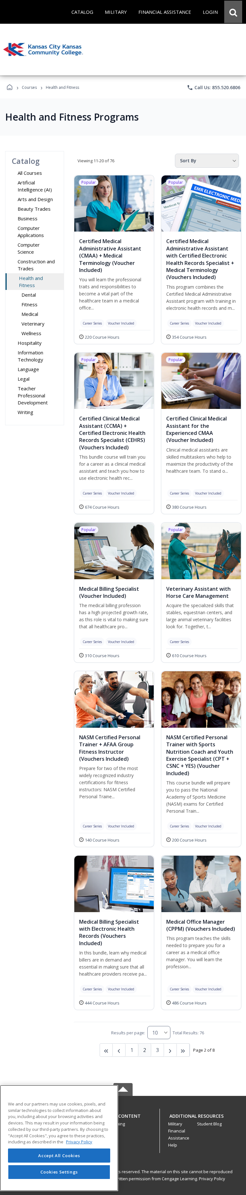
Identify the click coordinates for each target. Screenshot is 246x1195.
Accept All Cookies (59, 1155)
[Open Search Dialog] (233, 12)
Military (175, 1124)
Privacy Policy (212, 1179)
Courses (29, 87)
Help (172, 1145)
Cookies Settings (59, 1172)
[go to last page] (106, 1050)
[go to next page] (119, 1050)
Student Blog (209, 1124)
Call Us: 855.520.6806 (213, 87)
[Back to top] (123, 1119)
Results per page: (128, 1033)
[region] (59, 1138)
